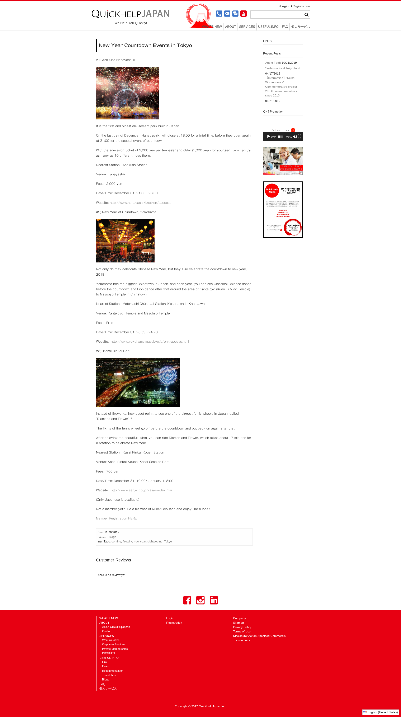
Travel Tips (109, 675)
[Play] (268, 136)
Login (284, 6)
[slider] (280, 137)
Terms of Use (242, 631)
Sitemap (238, 622)
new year (140, 541)
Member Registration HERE (116, 518)
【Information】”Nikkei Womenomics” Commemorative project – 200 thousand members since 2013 (282, 86)
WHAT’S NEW (212, 26)
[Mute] (295, 136)
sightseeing (154, 541)
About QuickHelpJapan (116, 627)
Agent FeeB (273, 62)
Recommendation (112, 670)
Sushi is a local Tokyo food (282, 68)
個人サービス (300, 26)
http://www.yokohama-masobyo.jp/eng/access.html (150, 341)
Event (105, 666)
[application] (283, 130)
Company (239, 618)
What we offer (110, 640)
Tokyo (168, 541)
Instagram (200, 600)
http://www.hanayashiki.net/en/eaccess (140, 202)
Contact (107, 631)
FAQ (285, 26)
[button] (283, 129)
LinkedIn (214, 600)
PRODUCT (108, 653)
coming (116, 541)
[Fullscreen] (299, 136)
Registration (301, 6)
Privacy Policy (242, 627)
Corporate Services (113, 644)
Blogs (112, 536)
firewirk (127, 541)
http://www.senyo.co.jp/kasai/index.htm (141, 490)
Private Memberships (115, 648)
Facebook (187, 600)
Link (104, 662)
